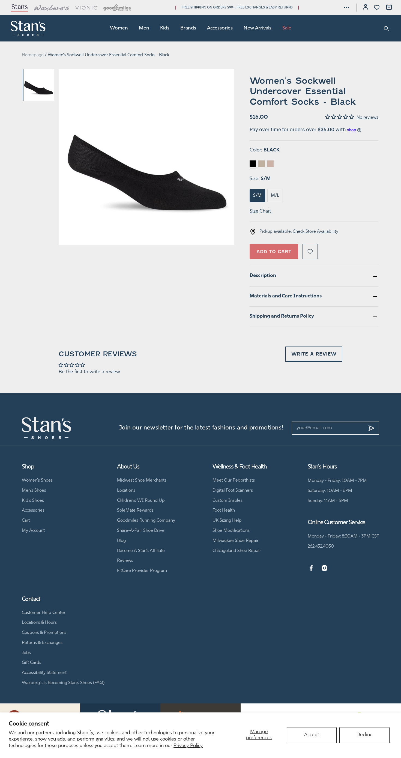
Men (144, 28)
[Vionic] (86, 7)
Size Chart (260, 211)
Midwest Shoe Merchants (141, 480)
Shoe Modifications (231, 531)
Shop (28, 467)
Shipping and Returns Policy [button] (282, 316)
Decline (365, 735)
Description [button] (263, 275)
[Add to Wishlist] (310, 251)
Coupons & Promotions (44, 633)
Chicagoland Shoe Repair (237, 551)
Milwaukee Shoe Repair (236, 541)
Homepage (33, 55)
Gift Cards (31, 663)
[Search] (386, 28)
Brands (188, 28)
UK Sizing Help (227, 520)
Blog (121, 541)
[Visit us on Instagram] (324, 568)
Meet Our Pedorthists (234, 480)
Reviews (125, 561)
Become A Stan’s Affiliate (141, 551)
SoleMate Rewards (135, 510)
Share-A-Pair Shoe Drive (140, 531)
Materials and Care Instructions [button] (286, 296)
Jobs (26, 653)
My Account (33, 531)
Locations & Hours (39, 622)
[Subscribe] (371, 428)
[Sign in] (365, 8)
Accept (311, 735)
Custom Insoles (228, 501)
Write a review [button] (313, 354)
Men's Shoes (34, 490)
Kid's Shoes (33, 501)
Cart (26, 520)
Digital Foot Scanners (233, 490)
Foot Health (224, 510)
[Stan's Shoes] (28, 28)
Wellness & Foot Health (240, 467)
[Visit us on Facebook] (311, 568)
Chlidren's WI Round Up (141, 501)
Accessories (220, 28)
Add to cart (273, 251)
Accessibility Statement (44, 673)
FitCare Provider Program (142, 571)
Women (119, 28)
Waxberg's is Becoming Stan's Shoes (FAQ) (63, 683)
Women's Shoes (37, 480)
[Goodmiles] (117, 7)
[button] (346, 7)
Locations (126, 490)
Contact (31, 599)
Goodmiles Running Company (146, 520)
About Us (128, 467)
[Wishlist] (376, 7)
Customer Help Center (43, 613)
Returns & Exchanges (42, 643)
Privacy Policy (188, 746)
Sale (286, 28)
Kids (164, 28)
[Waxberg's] (51, 7)
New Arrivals (257, 28)
